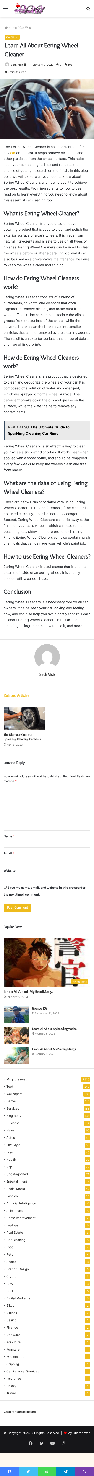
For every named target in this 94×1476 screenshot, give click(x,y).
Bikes (10, 1305)
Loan (10, 1152)
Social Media (15, 1189)
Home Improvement (21, 1218)
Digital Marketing (18, 1298)
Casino (11, 1320)
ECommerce (15, 1356)
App (9, 1167)
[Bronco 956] (16, 1014)
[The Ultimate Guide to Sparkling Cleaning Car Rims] (24, 718)
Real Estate (14, 1232)
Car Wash (26, 27)
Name (9, 836)
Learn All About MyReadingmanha (54, 1029)
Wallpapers (14, 1094)
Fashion (12, 1196)
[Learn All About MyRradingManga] (16, 1055)
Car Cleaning (15, 1240)
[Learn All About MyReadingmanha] (16, 1035)
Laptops (12, 1225)
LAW (9, 1283)
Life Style (13, 1145)
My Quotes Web (79, 1433)
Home (12, 27)
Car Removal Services (22, 1371)
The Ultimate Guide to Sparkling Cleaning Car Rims (22, 737)
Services (12, 1108)
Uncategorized (17, 1174)
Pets (9, 1254)
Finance (12, 1327)
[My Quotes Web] (29, 8)
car (12, 153)
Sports (11, 1262)
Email (9, 853)
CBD (9, 1291)
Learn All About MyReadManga (29, 991)
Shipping (12, 1364)
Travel (11, 1393)
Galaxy (11, 1386)
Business (12, 1123)
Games (11, 1101)
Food (9, 1247)
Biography (13, 1116)
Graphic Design (17, 1269)
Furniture (13, 1349)
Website (10, 870)
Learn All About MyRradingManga (54, 1049)
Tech (10, 1086)
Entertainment (16, 1181)
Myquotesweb (16, 1079)
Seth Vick (17, 64)
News (10, 1130)
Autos (10, 1137)
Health (11, 1159)
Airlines (11, 1313)
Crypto (11, 1276)
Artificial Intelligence (21, 1203)
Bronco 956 (39, 1008)
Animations (14, 1210)
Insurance (13, 1378)
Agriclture (13, 1342)
